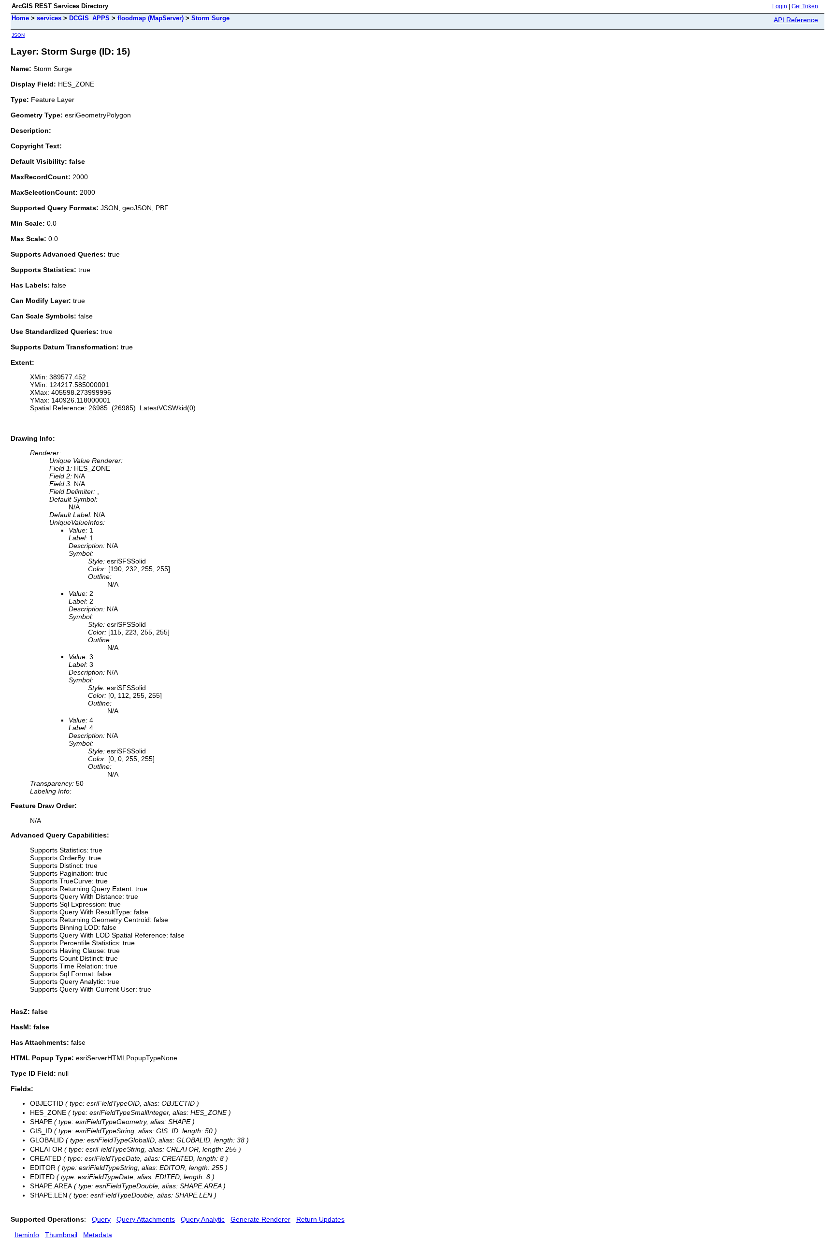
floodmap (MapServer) (150, 18)
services (49, 18)
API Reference (796, 20)
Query (101, 1219)
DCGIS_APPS (89, 18)
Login (779, 6)
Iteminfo (26, 1235)
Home (20, 18)
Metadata (97, 1235)
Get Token (805, 6)
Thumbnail (61, 1235)
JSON (18, 35)
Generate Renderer (260, 1219)
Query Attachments (145, 1219)
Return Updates (320, 1219)
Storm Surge (210, 18)
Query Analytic (203, 1219)
